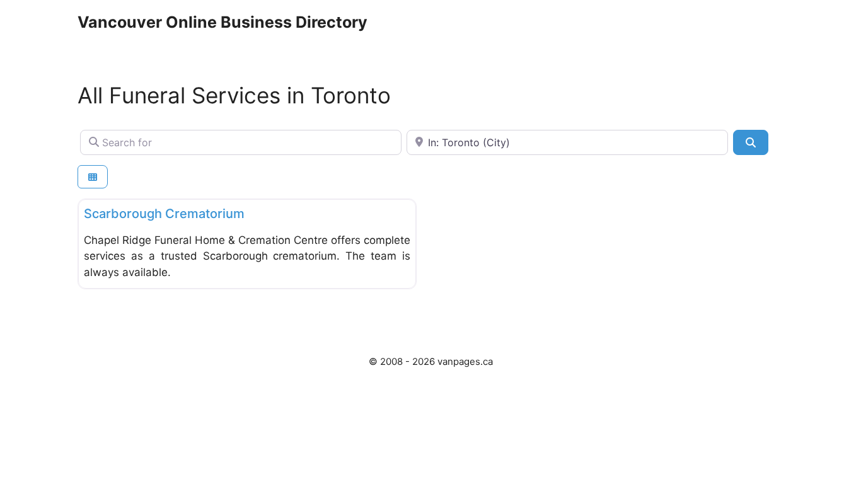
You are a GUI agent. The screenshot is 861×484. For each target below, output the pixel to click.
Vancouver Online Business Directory (222, 22)
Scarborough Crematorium (164, 213)
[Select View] (93, 176)
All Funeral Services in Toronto (234, 95)
